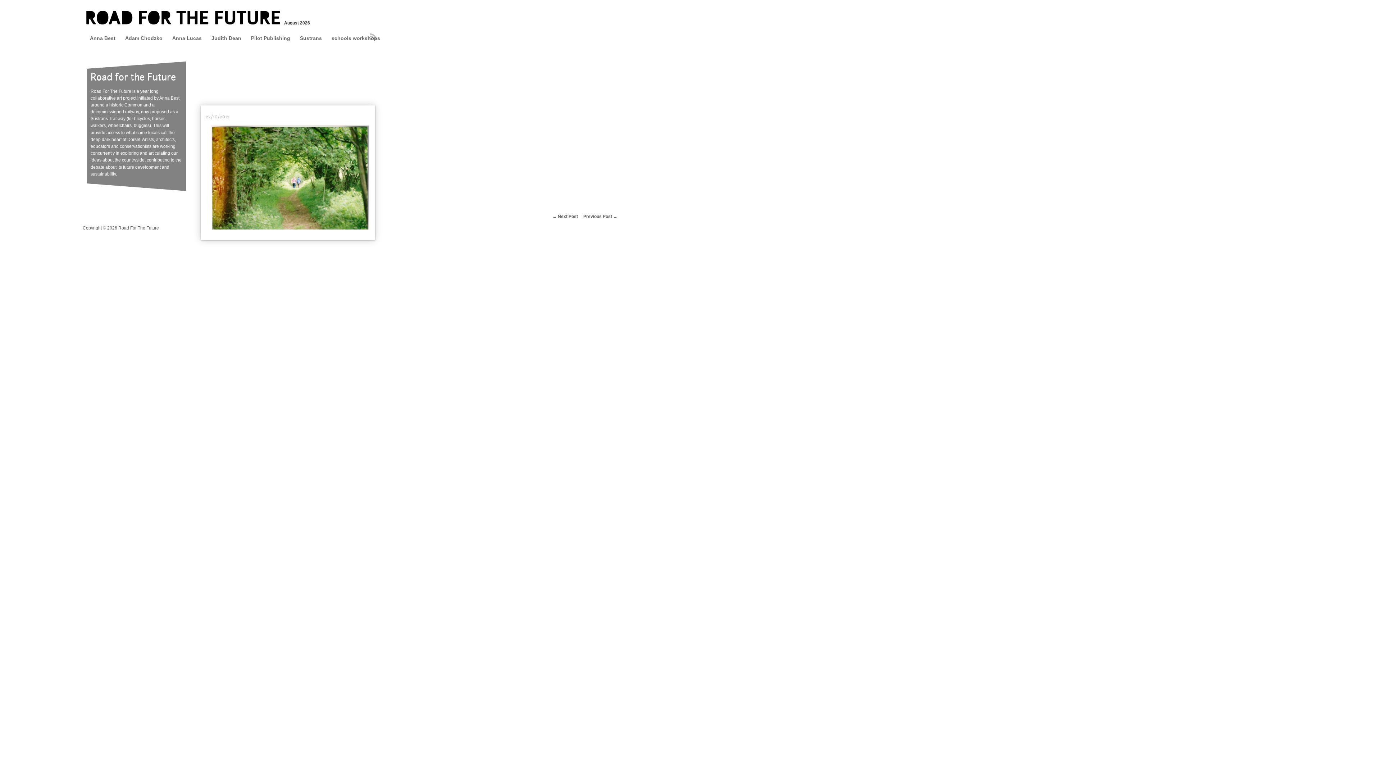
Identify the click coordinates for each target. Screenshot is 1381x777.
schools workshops (356, 38)
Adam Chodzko (144, 38)
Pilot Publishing (270, 38)
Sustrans (311, 38)
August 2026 (296, 23)
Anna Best (102, 38)
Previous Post (597, 216)
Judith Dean (226, 38)
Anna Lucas (187, 38)
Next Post (568, 216)
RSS (373, 36)
